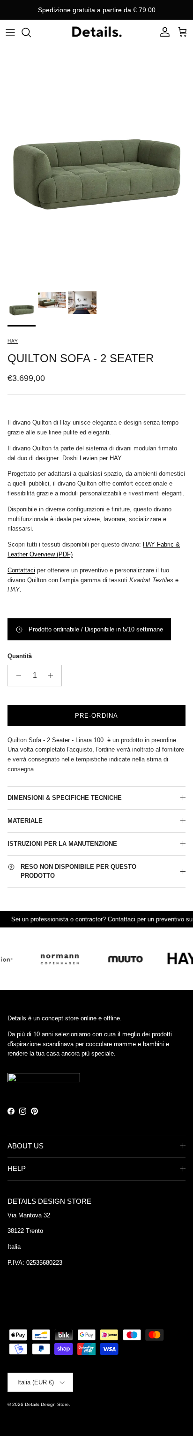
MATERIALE (25, 820)
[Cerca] (31, 32)
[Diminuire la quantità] (16, 675)
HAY (12, 340)
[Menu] (10, 32)
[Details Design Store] (96, 32)
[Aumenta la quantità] (53, 675)
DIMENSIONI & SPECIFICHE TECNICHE (64, 797)
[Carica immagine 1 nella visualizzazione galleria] (96, 166)
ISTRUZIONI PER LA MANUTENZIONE (62, 843)
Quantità (19, 656)
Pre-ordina (96, 715)
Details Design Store (47, 1404)
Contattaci (21, 570)
